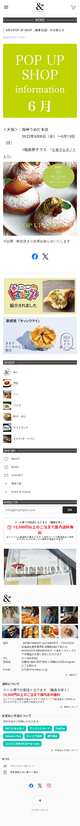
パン (16, 394)
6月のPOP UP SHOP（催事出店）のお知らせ (35, 30)
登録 (69, 509)
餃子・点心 (19, 416)
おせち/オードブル (24, 438)
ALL (15, 372)
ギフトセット (21, 427)
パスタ (17, 405)
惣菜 (15, 383)
